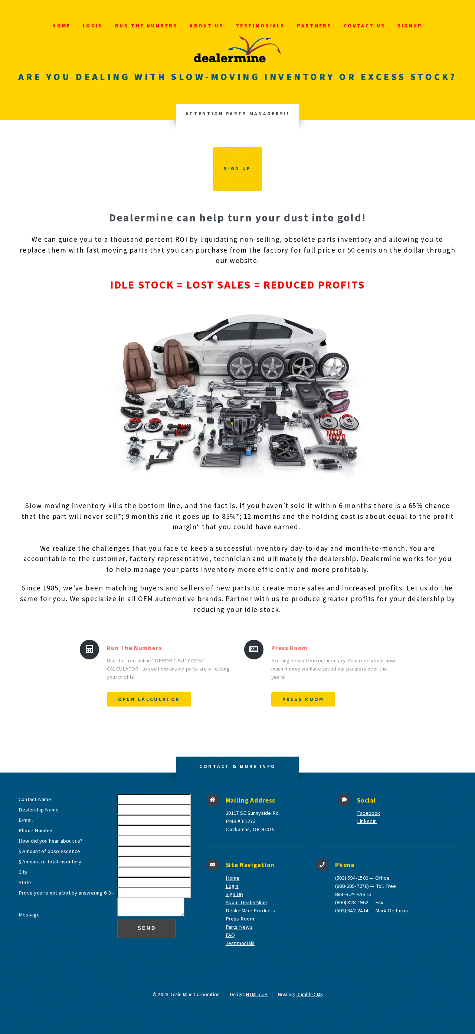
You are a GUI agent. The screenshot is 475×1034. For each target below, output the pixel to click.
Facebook (368, 813)
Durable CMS (309, 994)
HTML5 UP (257, 994)
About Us (206, 26)
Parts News (239, 926)
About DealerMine (247, 902)
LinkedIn (367, 821)
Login (93, 26)
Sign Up (237, 168)
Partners (314, 26)
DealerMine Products (250, 910)
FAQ (230, 935)
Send (147, 928)
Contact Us (364, 26)
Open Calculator (149, 699)
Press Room (303, 699)
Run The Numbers (146, 26)
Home (61, 26)
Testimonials (260, 26)
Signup (410, 26)
